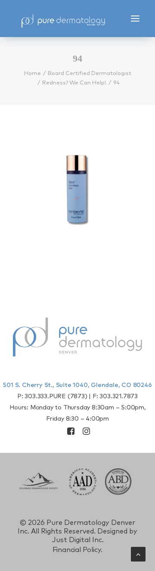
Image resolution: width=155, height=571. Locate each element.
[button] (135, 18)
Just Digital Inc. (78, 540)
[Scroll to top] (138, 553)
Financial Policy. (78, 549)
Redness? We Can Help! (74, 83)
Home (32, 73)
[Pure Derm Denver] (71, 18)
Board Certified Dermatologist (89, 73)
